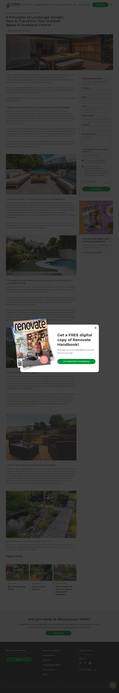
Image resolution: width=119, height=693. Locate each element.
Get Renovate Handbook (76, 361)
